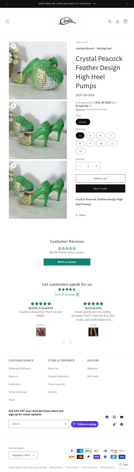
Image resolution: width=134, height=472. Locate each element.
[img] (66, 289)
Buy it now (100, 188)
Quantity (80, 159)
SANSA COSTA (22, 467)
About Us (53, 368)
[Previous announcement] (7, 4)
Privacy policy (72, 467)
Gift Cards (93, 376)
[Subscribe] (65, 424)
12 (80, 151)
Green (83, 121)
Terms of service (89, 467)
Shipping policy (107, 467)
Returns (13, 376)
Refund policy (56, 467)
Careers (52, 392)
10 (101, 143)
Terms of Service (18, 392)
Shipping (80, 109)
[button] (7, 21)
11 (112, 143)
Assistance (15, 384)
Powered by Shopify (38, 467)
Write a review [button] (67, 262)
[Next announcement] (127, 4)
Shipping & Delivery (19, 368)
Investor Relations (58, 376)
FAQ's (12, 399)
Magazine (92, 368)
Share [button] (82, 215)
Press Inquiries (56, 384)
